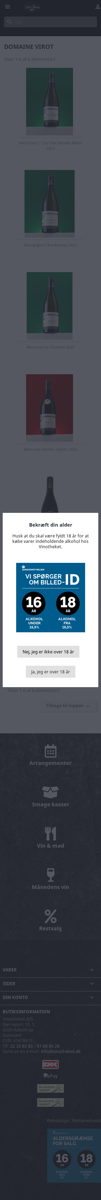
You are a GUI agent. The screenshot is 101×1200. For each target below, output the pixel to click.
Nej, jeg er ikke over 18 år (48, 652)
